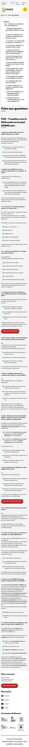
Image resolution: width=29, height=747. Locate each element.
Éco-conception (19, 741)
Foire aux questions (13, 15)
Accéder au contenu (4, 3)
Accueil (4, 15)
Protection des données (8, 741)
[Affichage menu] (25, 9)
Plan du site (10, 738)
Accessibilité (9, 744)
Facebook (6, 696)
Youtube (6, 704)
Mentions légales (18, 738)
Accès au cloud (24, 3)
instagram (6, 700)
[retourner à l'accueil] (7, 9)
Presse (25, 741)
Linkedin (6, 708)
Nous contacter (18, 3)
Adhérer (13, 2)
